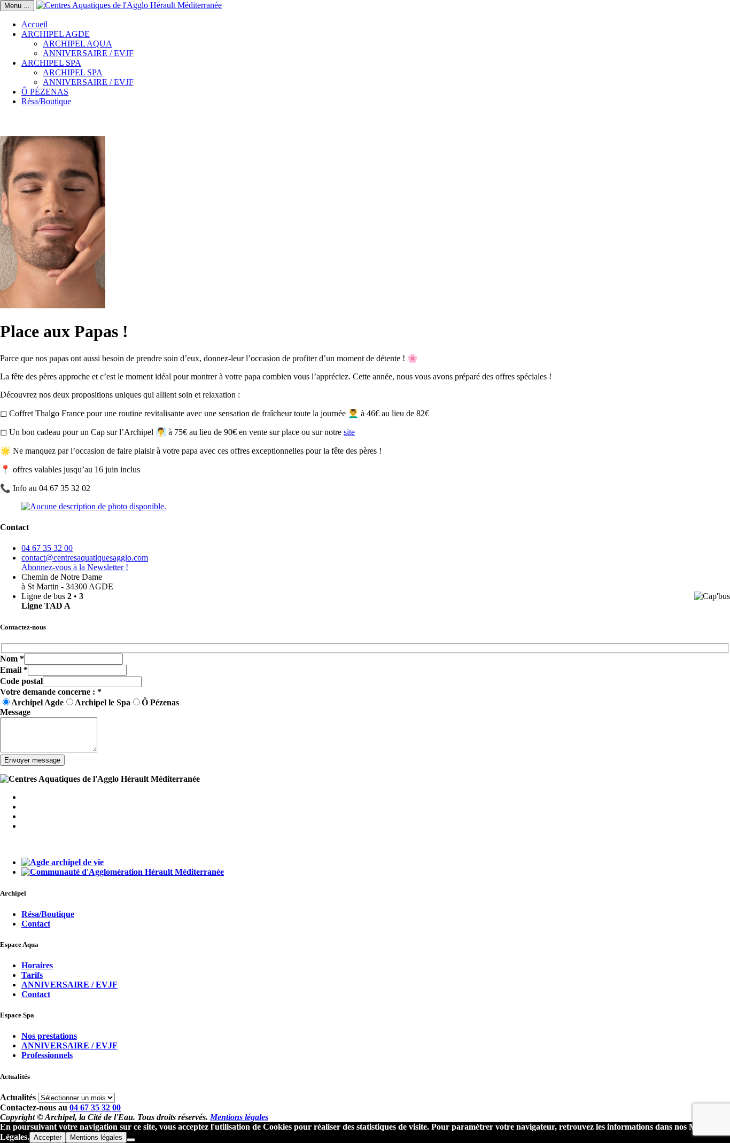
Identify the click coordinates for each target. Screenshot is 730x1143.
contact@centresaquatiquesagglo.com (84, 557)
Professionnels (47, 1055)
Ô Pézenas (160, 702)
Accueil (34, 24)
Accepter (47, 1137)
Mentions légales (239, 1117)
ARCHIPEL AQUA (77, 43)
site (349, 432)
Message (15, 712)
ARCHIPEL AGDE (55, 33)
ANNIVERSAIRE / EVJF (88, 53)
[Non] (131, 1139)
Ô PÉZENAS (44, 91)
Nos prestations (49, 1035)
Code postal (21, 681)
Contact (35, 923)
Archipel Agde (37, 702)
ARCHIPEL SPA (51, 62)
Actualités (18, 1097)
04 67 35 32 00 (47, 548)
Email (14, 669)
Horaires (37, 965)
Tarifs (32, 974)
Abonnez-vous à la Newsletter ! (74, 567)
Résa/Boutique (46, 101)
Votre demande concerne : (51, 691)
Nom (12, 658)
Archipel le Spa (102, 702)
